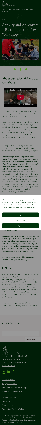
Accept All (20, 215)
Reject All (20, 226)
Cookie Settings (20, 220)
